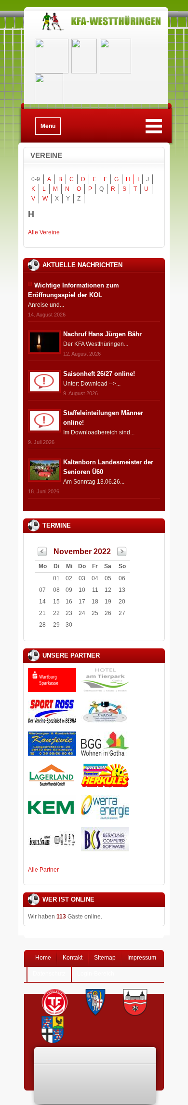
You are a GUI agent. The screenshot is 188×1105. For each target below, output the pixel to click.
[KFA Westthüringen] (96, 30)
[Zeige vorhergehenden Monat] (42, 554)
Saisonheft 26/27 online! (99, 373)
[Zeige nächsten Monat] (122, 554)
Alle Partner (43, 869)
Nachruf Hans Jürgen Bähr (102, 334)
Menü (47, 126)
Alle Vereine (44, 232)
